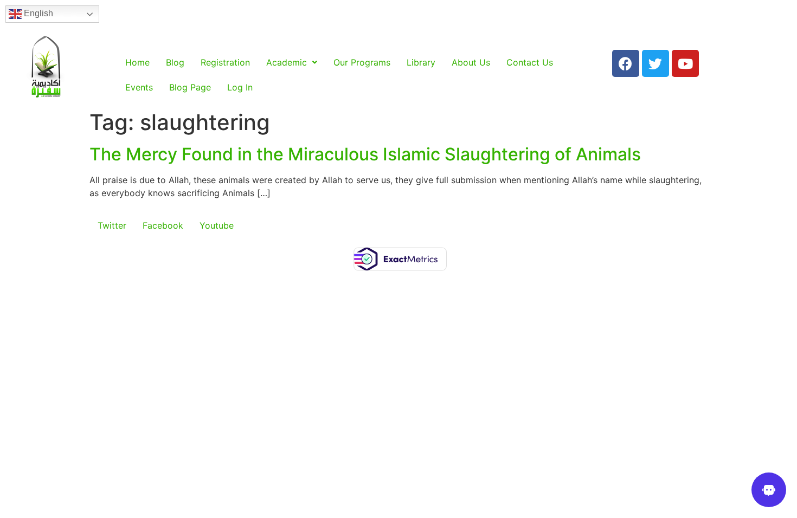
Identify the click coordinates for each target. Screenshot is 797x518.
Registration (225, 62)
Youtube (217, 225)
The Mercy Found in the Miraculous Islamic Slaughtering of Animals (365, 154)
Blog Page (190, 87)
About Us (471, 62)
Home (137, 62)
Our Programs (361, 62)
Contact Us (529, 62)
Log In (240, 87)
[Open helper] (768, 489)
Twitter (112, 225)
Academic (286, 62)
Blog (175, 62)
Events (139, 87)
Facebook (163, 225)
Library (421, 62)
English (37, 13)
